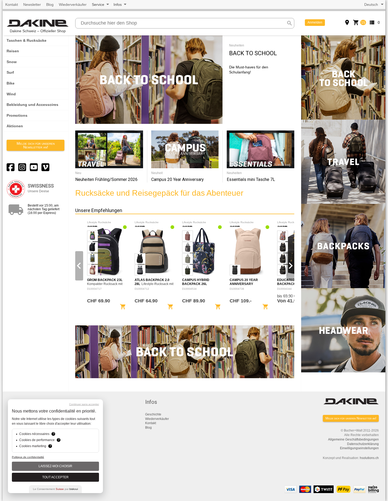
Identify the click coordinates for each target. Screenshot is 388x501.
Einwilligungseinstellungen (359, 448)
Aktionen (15, 126)
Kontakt (11, 4)
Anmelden (314, 22)
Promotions (17, 115)
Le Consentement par (55, 489)
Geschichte (153, 414)
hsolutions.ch (369, 458)
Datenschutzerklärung (363, 444)
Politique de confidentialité (28, 457)
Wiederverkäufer (73, 4)
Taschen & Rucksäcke (26, 40)
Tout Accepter (55, 477)
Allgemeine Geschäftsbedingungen (353, 439)
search (289, 23)
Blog (50, 4)
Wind (11, 94)
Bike (11, 83)
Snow (12, 62)
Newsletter (32, 4)
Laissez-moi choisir (55, 466)
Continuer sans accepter (84, 404)
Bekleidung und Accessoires (32, 104)
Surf (10, 72)
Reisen (13, 51)
